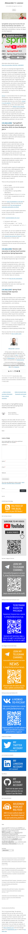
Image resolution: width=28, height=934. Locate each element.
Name (4, 461)
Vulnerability (4, 377)
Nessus (17, 832)
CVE (3, 829)
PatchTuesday (13, 834)
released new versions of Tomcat (13, 236)
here (16, 355)
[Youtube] (17, 371)
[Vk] (11, 371)
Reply (3, 430)
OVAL (8, 834)
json (25, 829)
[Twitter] (13, 371)
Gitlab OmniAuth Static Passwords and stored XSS (20, 394)
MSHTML (12, 832)
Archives (4, 848)
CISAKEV (20, 828)
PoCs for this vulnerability (15, 278)
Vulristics (5, 843)
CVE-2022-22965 (7, 123)
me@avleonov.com (12, 929)
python (4, 837)
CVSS (5, 829)
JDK (13, 377)
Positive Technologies (20, 835)
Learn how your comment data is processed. (13, 483)
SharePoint (5, 838)
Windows (13, 843)
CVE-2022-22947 (7, 289)
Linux (4, 831)
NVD (21, 832)
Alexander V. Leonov (14, 3)
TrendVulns (14, 840)
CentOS (7, 828)
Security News (16, 376)
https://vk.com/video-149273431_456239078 (13, 65)
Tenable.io (20, 838)
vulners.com (22, 842)
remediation (22, 837)
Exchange (17, 829)
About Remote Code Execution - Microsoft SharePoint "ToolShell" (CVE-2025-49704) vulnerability (14, 873)
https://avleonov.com (8, 927)
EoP (14, 829)
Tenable (15, 838)
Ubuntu (20, 839)
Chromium (12, 827)
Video (20, 376)
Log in (3, 496)
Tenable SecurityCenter (6, 839)
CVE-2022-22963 (7, 249)
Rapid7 (14, 837)
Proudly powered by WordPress (8, 907)
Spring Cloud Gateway (11, 379)
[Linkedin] (8, 371)
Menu (14, 9)
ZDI (22, 843)
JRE (15, 377)
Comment (5, 444)
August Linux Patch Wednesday (14, 897)
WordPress (19, 843)
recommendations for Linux (12, 217)
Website (4, 473)
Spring (3, 95)
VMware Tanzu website (18, 106)
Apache (3, 827)
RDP (19, 837)
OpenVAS (4, 834)
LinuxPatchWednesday (12, 831)
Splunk (10, 838)
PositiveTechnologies (8, 835)
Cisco (24, 827)
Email (3, 467)
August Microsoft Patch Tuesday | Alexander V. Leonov (14, 880)
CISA (16, 827)
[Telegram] (19, 371)
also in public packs (16, 333)
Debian (9, 829)
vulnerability (8, 841)
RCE (17, 837)
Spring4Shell (19, 379)
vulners (16, 842)
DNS (12, 829)
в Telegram (16, 367)
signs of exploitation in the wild (15, 201)
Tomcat (24, 379)
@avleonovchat (20, 359)
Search (3, 488)
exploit (22, 829)
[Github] (15, 371)
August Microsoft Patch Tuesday (14, 890)
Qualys (9, 837)
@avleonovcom (11, 358)
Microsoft (6, 832)
